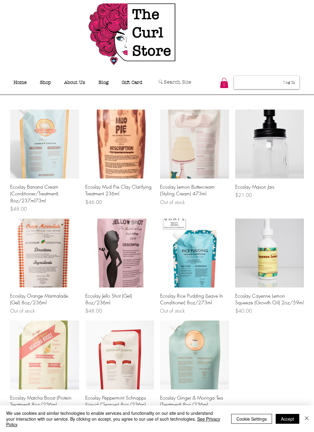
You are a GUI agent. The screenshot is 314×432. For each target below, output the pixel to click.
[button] (224, 83)
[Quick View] (44, 144)
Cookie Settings (251, 419)
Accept (287, 419)
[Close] (306, 418)
